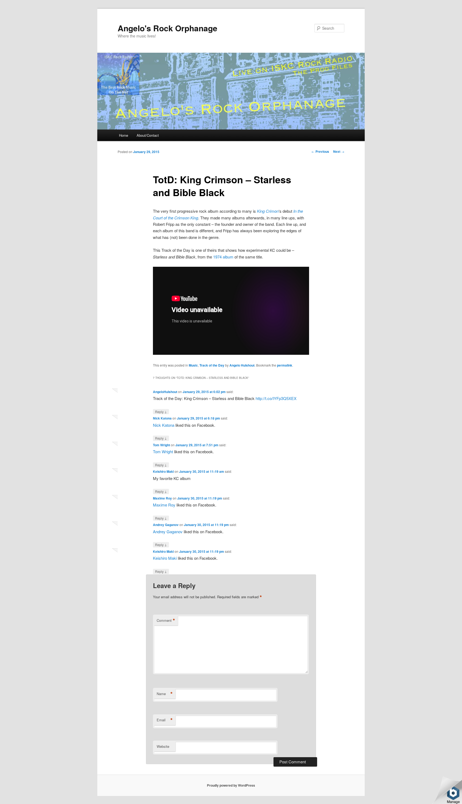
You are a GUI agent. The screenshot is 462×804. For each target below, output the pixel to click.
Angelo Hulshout (242, 365)
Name (165, 693)
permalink (284, 365)
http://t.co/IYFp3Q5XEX (276, 398)
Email (165, 720)
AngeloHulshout (165, 391)
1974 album (223, 257)
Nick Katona (162, 418)
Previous (320, 151)
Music (193, 365)
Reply (161, 411)
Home (123, 135)
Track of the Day (211, 365)
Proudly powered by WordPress (231, 785)
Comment (166, 620)
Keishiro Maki (163, 471)
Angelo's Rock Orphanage (167, 28)
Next (338, 151)
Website (163, 746)
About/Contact (148, 135)
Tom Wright (161, 445)
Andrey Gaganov (166, 524)
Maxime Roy (162, 498)
